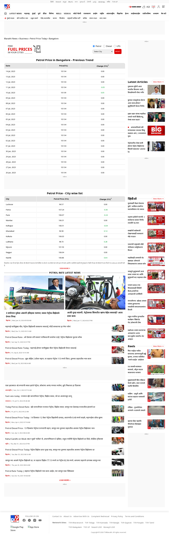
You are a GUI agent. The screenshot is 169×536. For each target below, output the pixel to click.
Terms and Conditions (134, 516)
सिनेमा (51, 13)
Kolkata (9, 236)
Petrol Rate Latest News (64, 272)
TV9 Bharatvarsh (75, 522)
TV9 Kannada (102, 522)
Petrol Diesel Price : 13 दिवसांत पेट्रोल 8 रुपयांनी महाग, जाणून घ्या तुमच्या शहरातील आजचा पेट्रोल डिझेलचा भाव (50, 428)
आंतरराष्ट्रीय (110, 13)
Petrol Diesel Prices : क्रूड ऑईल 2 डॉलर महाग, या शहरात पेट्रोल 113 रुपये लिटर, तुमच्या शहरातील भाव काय (48, 358)
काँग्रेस (85, 18)
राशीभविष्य (147, 13)
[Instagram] (34, 520)
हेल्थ (127, 13)
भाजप (55, 18)
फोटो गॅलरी (77, 13)
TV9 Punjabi (138, 522)
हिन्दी (52, 2)
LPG (118, 46)
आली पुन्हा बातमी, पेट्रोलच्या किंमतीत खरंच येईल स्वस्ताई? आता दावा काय (95, 314)
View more (157, 82)
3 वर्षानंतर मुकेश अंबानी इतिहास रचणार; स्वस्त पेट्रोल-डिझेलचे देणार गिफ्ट (32, 314)
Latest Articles (138, 82)
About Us (68, 516)
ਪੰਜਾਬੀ (89, 2)
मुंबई (33, 13)
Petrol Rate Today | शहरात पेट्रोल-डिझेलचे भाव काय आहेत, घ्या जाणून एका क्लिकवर (39, 471)
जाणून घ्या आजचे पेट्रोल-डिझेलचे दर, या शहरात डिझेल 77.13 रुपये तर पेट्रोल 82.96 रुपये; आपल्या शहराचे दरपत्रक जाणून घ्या (53, 460)
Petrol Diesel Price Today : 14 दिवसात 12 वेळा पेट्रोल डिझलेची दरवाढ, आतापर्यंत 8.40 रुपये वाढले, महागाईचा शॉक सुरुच (53, 417)
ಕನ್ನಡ (64, 2)
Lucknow (9, 204)
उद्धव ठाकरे (34, 18)
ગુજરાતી (82, 2)
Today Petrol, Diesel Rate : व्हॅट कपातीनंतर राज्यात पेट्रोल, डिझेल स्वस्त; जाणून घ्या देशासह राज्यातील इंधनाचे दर (50, 407)
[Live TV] (152, 7)
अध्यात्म (156, 13)
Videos (67, 13)
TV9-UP (115, 2)
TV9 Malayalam (75, 527)
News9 (58, 2)
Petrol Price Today (38, 38)
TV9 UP (86, 527)
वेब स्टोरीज (165, 13)
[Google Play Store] (18, 528)
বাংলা (76, 2)
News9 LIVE (96, 527)
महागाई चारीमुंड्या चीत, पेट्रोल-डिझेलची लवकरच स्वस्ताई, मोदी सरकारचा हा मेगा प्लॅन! (38, 326)
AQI (148, 6)
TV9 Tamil (149, 522)
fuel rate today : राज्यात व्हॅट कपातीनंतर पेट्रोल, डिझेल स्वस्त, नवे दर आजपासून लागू (38, 396)
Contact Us (57, 516)
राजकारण (87, 13)
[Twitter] (29, 520)
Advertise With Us (81, 516)
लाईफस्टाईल (135, 13)
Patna (8, 210)
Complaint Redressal (100, 516)
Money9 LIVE (109, 527)
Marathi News (10, 38)
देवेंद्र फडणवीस (45, 18)
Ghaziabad (10, 231)
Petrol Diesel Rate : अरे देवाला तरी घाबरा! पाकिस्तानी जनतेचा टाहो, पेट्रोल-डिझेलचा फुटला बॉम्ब (43, 337)
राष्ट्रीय (102, 13)
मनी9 (108, 2)
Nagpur (9, 252)
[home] (5, 13)
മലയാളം (101, 2)
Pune (8, 215)
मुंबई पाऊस (10, 18)
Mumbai (9, 220)
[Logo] (7, 6)
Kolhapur (9, 226)
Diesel (109, 46)
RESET (118, 51)
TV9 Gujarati (126, 522)
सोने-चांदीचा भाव (22, 18)
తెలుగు (70, 2)
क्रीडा (45, 13)
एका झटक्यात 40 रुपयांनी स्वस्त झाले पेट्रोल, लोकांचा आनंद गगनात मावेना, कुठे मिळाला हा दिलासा (43, 385)
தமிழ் (94, 2)
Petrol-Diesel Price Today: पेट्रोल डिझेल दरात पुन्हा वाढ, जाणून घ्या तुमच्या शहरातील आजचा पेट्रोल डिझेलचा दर (50, 449)
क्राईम (95, 13)
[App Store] (35, 528)
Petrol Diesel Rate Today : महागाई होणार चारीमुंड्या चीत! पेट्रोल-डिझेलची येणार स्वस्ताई (40, 348)
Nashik (8, 258)
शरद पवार (103, 18)
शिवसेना (62, 18)
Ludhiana (9, 242)
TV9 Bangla (114, 522)
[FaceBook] (24, 520)
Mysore (9, 247)
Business (23, 38)
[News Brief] (135, 7)
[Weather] (144, 6)
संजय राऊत (93, 18)
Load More (64, 480)
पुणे (39, 13)
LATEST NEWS (15, 13)
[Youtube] (40, 520)
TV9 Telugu (90, 522)
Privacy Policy (117, 516)
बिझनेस (120, 13)
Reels (58, 13)
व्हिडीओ (132, 198)
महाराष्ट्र (27, 13)
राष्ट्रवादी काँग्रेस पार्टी (73, 18)
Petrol (98, 46)
